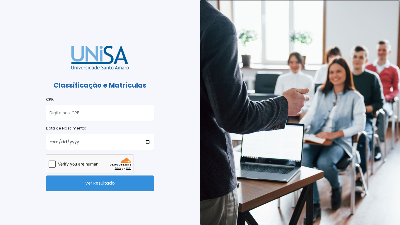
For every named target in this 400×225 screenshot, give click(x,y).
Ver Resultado (100, 183)
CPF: (50, 99)
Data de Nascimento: (66, 128)
